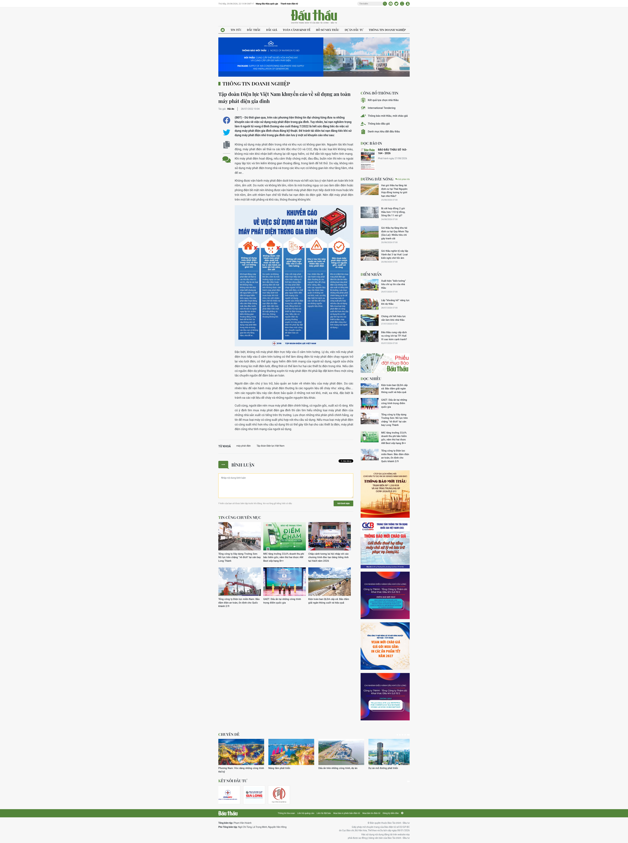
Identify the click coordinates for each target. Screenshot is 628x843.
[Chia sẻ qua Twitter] (226, 132)
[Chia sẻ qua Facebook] (226, 120)
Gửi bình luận (343, 503)
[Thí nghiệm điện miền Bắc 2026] (227, 795)
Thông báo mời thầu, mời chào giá (388, 115)
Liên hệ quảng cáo (305, 813)
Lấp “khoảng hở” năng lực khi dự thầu (395, 302)
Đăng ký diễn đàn (391, 813)
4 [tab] (406, 734)
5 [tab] (409, 734)
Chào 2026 (374, 768)
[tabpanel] (241, 754)
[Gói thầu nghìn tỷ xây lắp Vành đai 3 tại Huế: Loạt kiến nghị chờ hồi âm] (370, 255)
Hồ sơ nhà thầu (327, 30)
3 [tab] (403, 734)
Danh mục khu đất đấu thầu (384, 131)
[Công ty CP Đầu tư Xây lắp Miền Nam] (279, 795)
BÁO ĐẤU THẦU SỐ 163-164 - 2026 (392, 151)
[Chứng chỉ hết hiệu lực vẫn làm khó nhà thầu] (370, 320)
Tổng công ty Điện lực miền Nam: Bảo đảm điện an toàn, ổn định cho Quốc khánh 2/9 (239, 602)
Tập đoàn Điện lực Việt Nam (270, 445)
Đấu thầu (254, 30)
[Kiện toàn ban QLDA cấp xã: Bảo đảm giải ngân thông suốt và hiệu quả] (329, 581)
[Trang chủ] (223, 30)
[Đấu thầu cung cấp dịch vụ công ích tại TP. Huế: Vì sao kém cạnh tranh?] (370, 336)
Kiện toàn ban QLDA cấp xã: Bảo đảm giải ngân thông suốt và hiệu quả (328, 601)
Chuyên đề (228, 734)
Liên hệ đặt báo (324, 813)
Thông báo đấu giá (379, 123)
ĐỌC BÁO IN (371, 143)
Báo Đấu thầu (314, 17)
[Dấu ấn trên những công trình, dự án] (241, 752)
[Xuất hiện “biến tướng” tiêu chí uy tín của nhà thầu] (370, 284)
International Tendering (381, 108)
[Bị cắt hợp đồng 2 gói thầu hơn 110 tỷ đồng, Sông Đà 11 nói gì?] (370, 212)
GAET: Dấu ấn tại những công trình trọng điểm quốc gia (282, 601)
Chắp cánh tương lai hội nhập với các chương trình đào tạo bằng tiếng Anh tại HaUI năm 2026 (328, 557)
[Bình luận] (226, 157)
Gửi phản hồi (404, 179)
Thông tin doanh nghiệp (387, 30)
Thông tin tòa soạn (286, 813)
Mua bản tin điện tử (371, 813)
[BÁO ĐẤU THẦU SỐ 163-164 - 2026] (368, 159)
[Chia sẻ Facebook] (391, 4)
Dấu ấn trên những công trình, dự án (237, 768)
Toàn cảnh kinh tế (296, 30)
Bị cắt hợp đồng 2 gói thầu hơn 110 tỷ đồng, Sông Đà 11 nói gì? (393, 212)
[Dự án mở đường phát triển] (291, 752)
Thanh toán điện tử (289, 3)
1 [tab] (398, 734)
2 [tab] (401, 734)
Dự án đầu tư (354, 30)
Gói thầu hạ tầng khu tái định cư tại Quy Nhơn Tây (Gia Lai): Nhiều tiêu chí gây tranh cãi (395, 233)
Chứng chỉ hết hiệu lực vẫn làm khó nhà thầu (393, 318)
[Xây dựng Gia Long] (254, 795)
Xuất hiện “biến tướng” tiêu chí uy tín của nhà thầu (393, 284)
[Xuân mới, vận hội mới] (341, 752)
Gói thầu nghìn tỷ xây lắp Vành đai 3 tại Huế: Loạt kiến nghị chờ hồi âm (394, 254)
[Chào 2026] (391, 752)
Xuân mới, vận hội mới (330, 768)
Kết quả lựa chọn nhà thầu (383, 100)
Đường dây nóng (377, 179)
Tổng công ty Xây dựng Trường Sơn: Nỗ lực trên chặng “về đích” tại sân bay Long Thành (239, 557)
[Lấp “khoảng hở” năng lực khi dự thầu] (370, 304)
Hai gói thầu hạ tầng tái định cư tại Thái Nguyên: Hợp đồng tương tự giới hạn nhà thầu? (394, 190)
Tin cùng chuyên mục (239, 517)
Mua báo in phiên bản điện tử (346, 813)
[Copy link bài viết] (226, 144)
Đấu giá (271, 30)
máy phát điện (243, 445)
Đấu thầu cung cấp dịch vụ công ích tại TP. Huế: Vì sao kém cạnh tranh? (394, 336)
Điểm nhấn (371, 274)
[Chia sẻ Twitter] (396, 4)
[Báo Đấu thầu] (227, 813)
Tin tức (236, 30)
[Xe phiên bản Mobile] (402, 4)
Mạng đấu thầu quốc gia (267, 3)
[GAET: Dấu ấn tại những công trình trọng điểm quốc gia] (284, 581)
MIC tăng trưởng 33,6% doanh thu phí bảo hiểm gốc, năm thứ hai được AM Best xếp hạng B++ (283, 557)
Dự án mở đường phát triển (283, 768)
